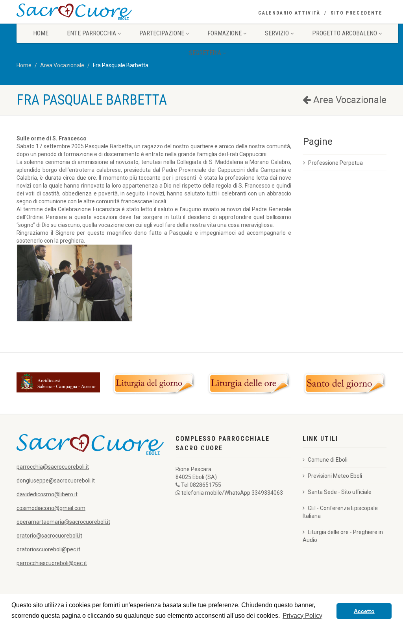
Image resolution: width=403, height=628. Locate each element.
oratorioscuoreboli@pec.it (48, 549)
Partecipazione (161, 33)
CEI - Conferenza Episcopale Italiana (340, 512)
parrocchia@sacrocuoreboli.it (53, 467)
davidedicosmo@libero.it (47, 494)
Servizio (277, 33)
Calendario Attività (289, 13)
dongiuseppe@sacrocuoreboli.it (56, 480)
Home (40, 33)
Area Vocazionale (62, 65)
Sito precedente (357, 13)
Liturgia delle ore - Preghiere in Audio (343, 536)
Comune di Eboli (328, 460)
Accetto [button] (364, 611)
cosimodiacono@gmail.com (51, 508)
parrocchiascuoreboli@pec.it (52, 563)
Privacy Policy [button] (302, 615)
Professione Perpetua (335, 163)
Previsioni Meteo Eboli (335, 476)
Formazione (224, 33)
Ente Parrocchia (91, 33)
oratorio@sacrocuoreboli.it (49, 535)
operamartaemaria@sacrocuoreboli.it (63, 522)
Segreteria (205, 53)
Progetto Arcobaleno (344, 33)
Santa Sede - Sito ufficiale (340, 492)
